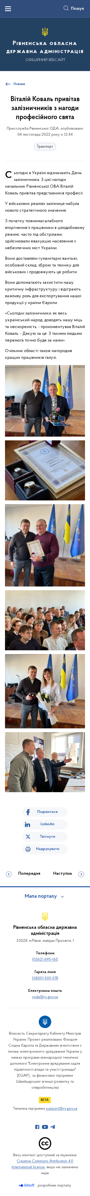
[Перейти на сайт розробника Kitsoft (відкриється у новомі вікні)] (27, 1185)
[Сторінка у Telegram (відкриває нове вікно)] (53, 1127)
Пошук (77, 9)
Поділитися (47, 812)
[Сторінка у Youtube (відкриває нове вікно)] (45, 1127)
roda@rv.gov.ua (45, 997)
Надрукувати (47, 849)
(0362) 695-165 (45, 960)
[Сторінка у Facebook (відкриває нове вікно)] (37, 1127)
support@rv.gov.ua (61, 1109)
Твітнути (47, 837)
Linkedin (47, 824)
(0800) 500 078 (45, 978)
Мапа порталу (41, 896)
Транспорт (45, 147)
